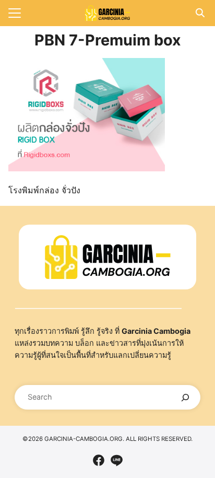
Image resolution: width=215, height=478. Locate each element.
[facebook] (98, 460)
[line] (116, 460)
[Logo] (107, 13)
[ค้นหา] (185, 397)
